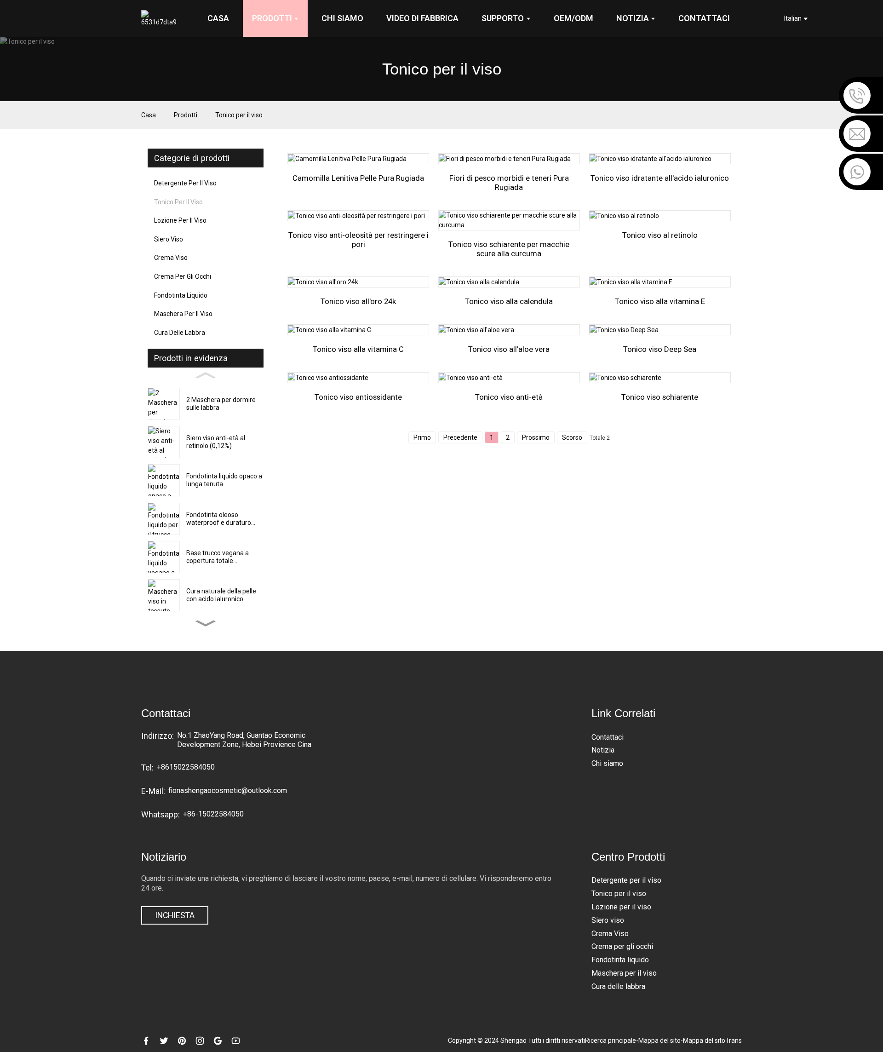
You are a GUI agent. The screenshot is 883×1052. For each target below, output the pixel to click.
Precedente (460, 437)
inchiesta (175, 915)
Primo (422, 437)
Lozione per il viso (180, 220)
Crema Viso (171, 257)
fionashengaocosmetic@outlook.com (227, 790)
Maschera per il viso (183, 313)
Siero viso (168, 239)
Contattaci (607, 737)
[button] (206, 623)
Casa (148, 115)
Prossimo (536, 437)
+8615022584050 (186, 767)
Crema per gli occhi (182, 276)
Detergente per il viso (185, 183)
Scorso (572, 437)
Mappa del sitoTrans (712, 1040)
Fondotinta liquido (180, 295)
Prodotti (185, 115)
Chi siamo (607, 763)
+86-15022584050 (213, 814)
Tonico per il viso (239, 115)
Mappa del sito (659, 1040)
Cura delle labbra (179, 332)
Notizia (602, 750)
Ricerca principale (610, 1040)
